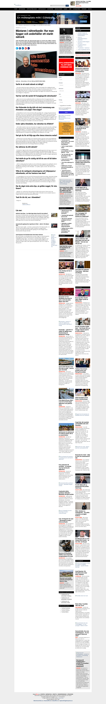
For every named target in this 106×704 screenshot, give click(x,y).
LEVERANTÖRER (77, 9)
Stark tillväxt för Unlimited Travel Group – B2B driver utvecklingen (82, 271)
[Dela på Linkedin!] (23, 48)
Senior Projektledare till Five (84, 49)
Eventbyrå (78, 73)
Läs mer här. (61, 698)
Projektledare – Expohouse (83, 47)
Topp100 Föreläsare (32, 9)
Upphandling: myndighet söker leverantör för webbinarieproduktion (66, 225)
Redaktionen (24, 203)
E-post (60, 77)
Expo (76, 637)
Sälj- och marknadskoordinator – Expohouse (83, 39)
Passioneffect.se (47, 700)
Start (16, 9)
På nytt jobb (78, 489)
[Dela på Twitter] (17, 48)
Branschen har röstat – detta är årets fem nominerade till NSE (82, 456)
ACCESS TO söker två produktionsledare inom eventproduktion (83, 34)
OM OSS (90, 9)
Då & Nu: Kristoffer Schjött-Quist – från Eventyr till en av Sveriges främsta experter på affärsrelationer (82, 329)
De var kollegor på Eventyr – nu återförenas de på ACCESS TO (82, 128)
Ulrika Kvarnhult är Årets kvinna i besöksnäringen (81, 398)
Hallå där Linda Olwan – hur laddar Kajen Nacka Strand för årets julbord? (83, 3)
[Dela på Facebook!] (20, 48)
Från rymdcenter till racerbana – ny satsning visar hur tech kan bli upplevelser (65, 467)
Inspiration (50, 9)
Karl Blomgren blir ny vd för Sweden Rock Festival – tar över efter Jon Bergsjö (82, 540)
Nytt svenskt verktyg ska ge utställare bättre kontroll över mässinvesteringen (82, 162)
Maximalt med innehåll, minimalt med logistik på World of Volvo (66, 579)
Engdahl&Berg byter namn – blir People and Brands (82, 100)
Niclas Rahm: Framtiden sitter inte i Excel (81, 604)
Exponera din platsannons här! (83, 55)
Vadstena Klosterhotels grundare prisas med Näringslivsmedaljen (81, 370)
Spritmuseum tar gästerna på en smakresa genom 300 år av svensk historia (66, 433)
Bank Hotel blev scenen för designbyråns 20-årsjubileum (66, 247)
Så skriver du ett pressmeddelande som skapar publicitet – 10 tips (67, 151)
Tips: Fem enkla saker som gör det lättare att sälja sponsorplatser (67, 156)
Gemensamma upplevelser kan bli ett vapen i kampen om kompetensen (82, 70)
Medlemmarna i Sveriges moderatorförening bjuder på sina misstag (67, 167)
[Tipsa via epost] (25, 48)
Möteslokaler (42, 9)
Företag (60, 99)
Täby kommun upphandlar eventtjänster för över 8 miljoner (66, 220)
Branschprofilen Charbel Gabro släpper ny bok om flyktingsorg (81, 299)
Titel (60, 94)
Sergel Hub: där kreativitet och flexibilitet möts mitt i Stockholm (82, 423)
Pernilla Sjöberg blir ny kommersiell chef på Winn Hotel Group (82, 189)
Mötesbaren (22, 9)
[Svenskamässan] (53, 23)
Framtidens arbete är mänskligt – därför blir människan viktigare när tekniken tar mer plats (66, 38)
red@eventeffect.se (26, 204)
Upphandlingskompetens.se (66, 700)
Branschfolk (78, 302)
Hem (17, 25)
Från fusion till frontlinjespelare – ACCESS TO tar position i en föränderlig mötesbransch (82, 663)
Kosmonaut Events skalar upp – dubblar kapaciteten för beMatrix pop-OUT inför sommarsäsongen (66, 190)
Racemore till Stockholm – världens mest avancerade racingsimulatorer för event (66, 554)
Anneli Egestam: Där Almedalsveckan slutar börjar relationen (29, 234)
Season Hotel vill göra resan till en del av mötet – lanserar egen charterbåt (66, 368)
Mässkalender (59, 9)
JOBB (70, 9)
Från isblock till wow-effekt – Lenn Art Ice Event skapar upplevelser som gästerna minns (66, 403)
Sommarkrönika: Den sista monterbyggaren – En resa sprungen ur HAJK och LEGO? (82, 633)
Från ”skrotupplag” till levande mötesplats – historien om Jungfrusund (81, 214)
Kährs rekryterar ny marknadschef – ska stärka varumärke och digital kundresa (82, 513)
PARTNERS (84, 9)
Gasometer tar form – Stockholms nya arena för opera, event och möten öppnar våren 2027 (65, 299)
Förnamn (61, 82)
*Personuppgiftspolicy (63, 109)
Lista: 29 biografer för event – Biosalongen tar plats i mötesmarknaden (66, 520)
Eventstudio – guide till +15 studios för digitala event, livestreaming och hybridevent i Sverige (66, 332)
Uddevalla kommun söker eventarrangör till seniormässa (66, 212)
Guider (66, 9)
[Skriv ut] (28, 48)
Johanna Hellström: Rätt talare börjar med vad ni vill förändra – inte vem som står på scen (82, 241)
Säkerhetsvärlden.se (38, 700)
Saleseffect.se (55, 700)
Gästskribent (78, 607)
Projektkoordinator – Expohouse (82, 45)
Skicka (66, 112)
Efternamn (61, 88)
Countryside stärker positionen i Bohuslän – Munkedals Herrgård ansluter (66, 492)
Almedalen (78, 576)
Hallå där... (79, 6)
